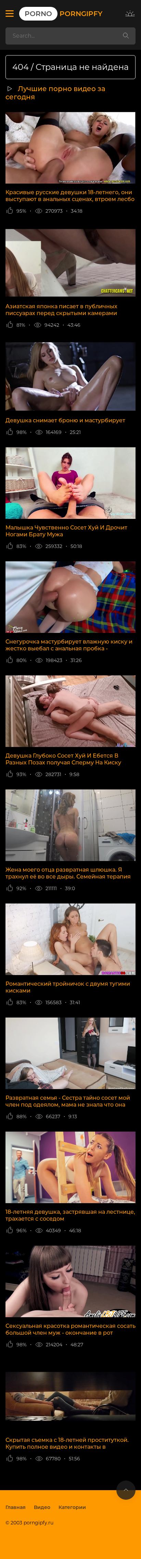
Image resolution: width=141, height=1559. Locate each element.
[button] (9, 13)
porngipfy (63, 14)
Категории (72, 1507)
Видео (42, 1507)
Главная (15, 1507)
